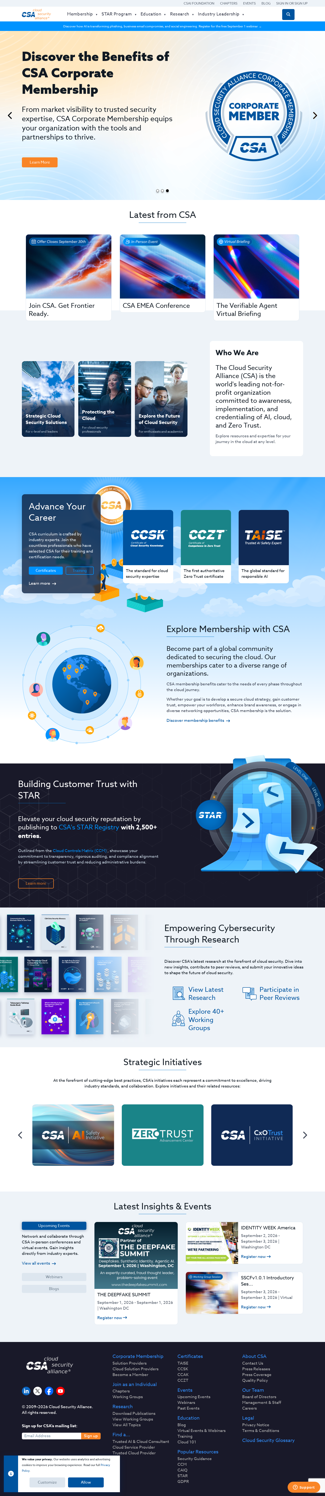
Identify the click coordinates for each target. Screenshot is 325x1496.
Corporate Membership (138, 1356)
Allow (86, 1482)
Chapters (228, 3)
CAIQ (182, 1470)
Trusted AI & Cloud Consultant (141, 1442)
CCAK (183, 1375)
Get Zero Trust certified (38, 401)
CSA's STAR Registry (89, 827)
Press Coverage (256, 1375)
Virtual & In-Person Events (155, 385)
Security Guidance (194, 1459)
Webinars (54, 1277)
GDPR (183, 1482)
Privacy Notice (255, 1425)
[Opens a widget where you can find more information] (303, 1488)
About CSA (254, 1356)
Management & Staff (261, 1403)
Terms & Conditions (260, 1431)
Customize (47, 1482)
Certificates (190, 1356)
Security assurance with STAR (47, 370)
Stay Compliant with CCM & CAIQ (100, 370)
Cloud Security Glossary (268, 1440)
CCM (182, 1464)
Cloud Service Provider (134, 1447)
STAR (182, 1476)
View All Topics (127, 1425)
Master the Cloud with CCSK (102, 385)
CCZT (182, 1380)
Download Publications (134, 1413)
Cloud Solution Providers (135, 1369)
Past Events (188, 1408)
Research (123, 1407)
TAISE (182, 1363)
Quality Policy (255, 1380)
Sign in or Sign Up (292, 3)
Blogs (54, 1289)
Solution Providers (130, 1363)
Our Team (253, 1390)
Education (188, 1418)
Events (249, 3)
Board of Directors (259, 1397)
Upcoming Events (193, 1397)
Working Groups (128, 1397)
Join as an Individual (135, 1384)
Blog (266, 3)
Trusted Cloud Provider (134, 1453)
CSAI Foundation (199, 3)
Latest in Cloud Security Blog (160, 401)
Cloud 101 (186, 1442)
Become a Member (130, 1375)
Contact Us (252, 1363)
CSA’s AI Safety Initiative (39, 385)
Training (80, 570)
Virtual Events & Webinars (201, 1431)
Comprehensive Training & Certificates (160, 370)
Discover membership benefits (195, 720)
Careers (249, 1408)
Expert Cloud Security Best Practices (101, 401)
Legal (248, 1418)
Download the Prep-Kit (46, 127)
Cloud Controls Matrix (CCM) (80, 851)
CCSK (182, 1369)
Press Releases (256, 1369)
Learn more (39, 583)
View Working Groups (133, 1419)
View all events (36, 1263)
